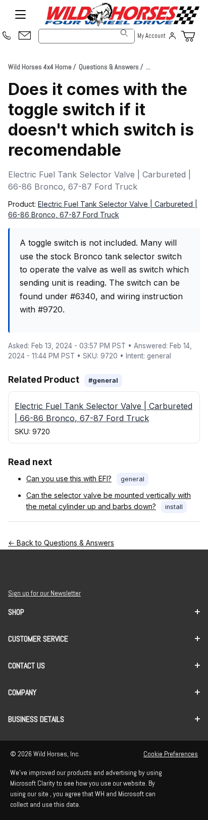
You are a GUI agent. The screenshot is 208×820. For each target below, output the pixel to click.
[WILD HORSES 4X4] (121, 14)
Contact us (26, 665)
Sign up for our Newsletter (44, 593)
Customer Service (38, 638)
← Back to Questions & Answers (61, 542)
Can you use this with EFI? (69, 478)
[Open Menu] (20, 14)
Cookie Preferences (170, 753)
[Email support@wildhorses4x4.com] (25, 36)
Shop (16, 612)
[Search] (124, 32)
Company (22, 692)
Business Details (36, 719)
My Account (151, 36)
